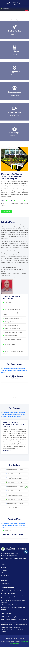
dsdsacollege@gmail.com (15, 4)
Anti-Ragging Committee (12, 325)
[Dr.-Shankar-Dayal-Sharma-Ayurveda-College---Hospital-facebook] (14, 638)
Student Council (10, 344)
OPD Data (8, 302)
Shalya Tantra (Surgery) (9, 593)
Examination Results (11, 336)
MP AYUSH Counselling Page (10, 617)
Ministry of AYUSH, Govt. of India (11, 627)
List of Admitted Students (12, 329)
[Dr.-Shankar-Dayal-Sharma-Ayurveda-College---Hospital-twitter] (16, 638)
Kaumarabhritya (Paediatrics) (10, 605)
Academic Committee (12, 348)
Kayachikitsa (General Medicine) (11, 591)
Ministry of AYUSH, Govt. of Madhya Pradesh (14, 624)
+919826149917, (6, 553)
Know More (6, 211)
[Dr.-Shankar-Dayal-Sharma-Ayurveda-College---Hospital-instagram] (18, 638)
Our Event (5, 580)
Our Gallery (5, 578)
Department (5, 573)
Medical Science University (9, 622)
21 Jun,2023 (7, 530)
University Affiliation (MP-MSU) (14, 318)
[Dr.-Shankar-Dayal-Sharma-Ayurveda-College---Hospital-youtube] (23, 638)
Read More (6, 450)
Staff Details (5, 575)
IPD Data (7, 306)
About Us (4, 567)
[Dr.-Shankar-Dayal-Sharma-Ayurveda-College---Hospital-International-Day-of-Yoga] (14, 525)
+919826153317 (15, 553)
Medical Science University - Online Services (14, 619)
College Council (9, 322)
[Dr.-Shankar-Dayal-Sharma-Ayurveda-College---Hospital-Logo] (5, 8)
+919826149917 (14, 2)
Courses (4, 570)
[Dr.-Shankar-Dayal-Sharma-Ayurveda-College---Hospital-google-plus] (21, 638)
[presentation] (11, 20)
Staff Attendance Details (12, 309)
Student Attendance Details (13, 332)
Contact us (5, 583)
